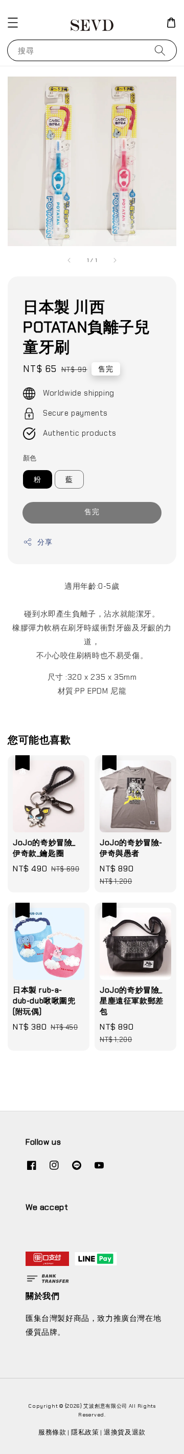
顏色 (30, 458)
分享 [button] (44, 542)
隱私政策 (85, 1432)
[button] (13, 22)
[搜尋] (160, 50)
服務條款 (52, 1432)
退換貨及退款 (125, 1432)
